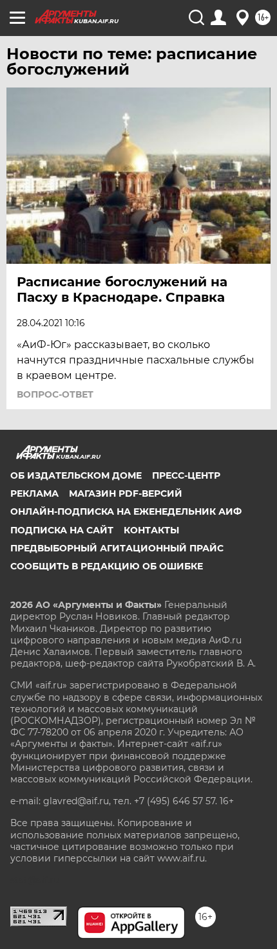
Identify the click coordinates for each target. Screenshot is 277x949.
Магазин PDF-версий (125, 493)
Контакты (151, 530)
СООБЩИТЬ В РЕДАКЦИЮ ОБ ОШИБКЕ (106, 566)
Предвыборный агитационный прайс (117, 548)
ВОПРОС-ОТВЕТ (55, 394)
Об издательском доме (76, 475)
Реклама (34, 493)
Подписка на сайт (61, 530)
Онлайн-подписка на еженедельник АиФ (126, 511)
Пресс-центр (186, 475)
